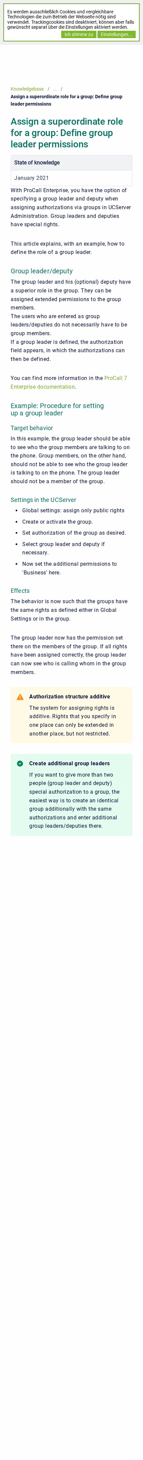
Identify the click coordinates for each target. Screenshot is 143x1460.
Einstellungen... (116, 34)
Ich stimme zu (79, 34)
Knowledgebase (27, 89)
